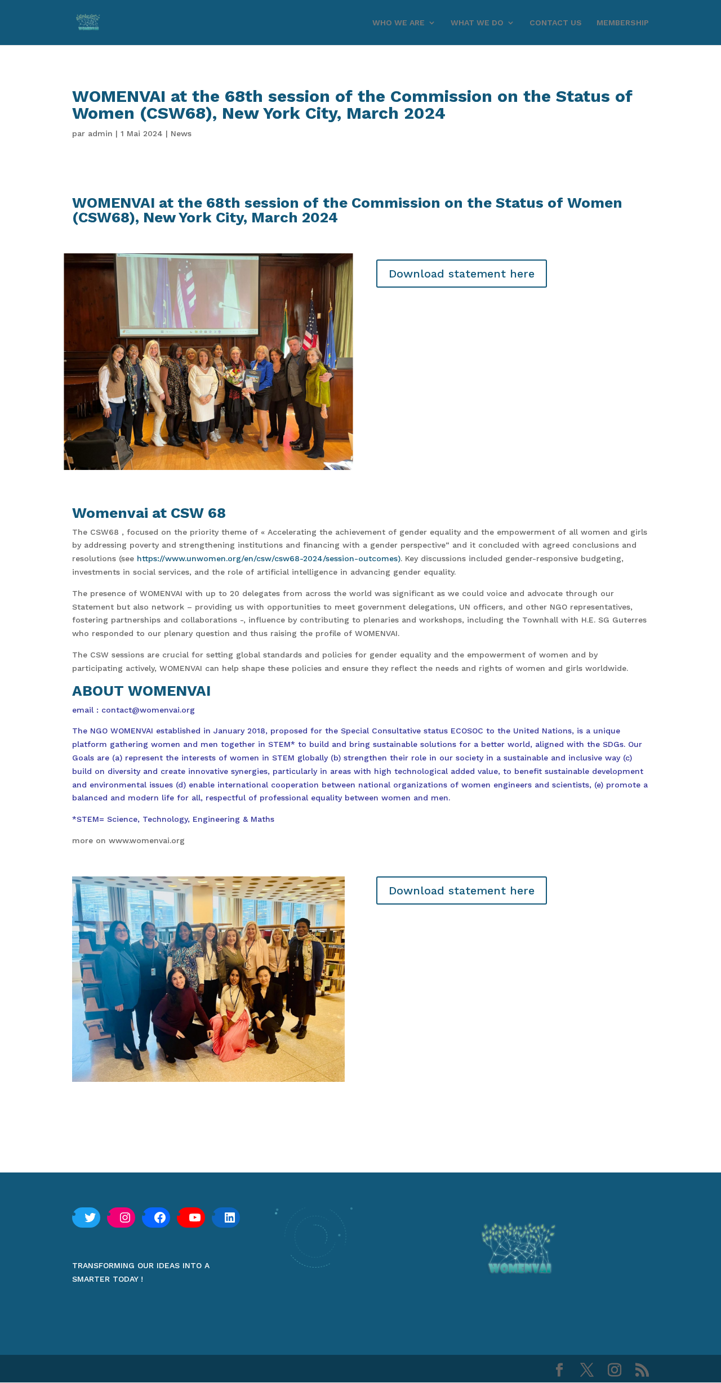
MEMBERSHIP (623, 23)
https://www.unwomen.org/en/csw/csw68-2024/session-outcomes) (268, 558)
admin (100, 133)
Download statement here (462, 273)
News (181, 133)
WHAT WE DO (477, 23)
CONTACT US (555, 23)
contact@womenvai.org (148, 709)
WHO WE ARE (398, 23)
